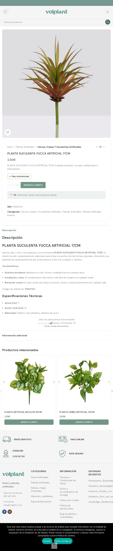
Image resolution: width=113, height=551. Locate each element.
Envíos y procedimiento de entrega (69, 491)
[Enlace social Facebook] (4, 512)
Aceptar (47, 541)
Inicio (10, 147)
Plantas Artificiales (25, 147)
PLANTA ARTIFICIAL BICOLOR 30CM (23, 412)
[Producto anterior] (97, 147)
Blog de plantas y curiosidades (68, 515)
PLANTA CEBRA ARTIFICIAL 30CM (77, 412)
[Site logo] (56, 11)
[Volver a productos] (100, 147)
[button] (29, 422)
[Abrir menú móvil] (107, 12)
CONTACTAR (19, 456)
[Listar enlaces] (13, 494)
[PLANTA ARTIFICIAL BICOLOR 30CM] (29, 382)
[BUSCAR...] (107, 22)
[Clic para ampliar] (7, 132)
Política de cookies (69, 500)
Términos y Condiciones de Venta (68, 480)
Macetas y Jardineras (42, 496)
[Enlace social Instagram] (10, 512)
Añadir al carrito (33, 185)
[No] (54, 546)
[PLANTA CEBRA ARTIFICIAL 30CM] (84, 382)
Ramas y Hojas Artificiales (38, 489)
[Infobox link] (16, 439)
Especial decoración (41, 501)
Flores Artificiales (39, 477)
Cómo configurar (63, 541)
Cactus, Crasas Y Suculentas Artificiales (59, 147)
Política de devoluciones (66, 507)
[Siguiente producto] (104, 147)
